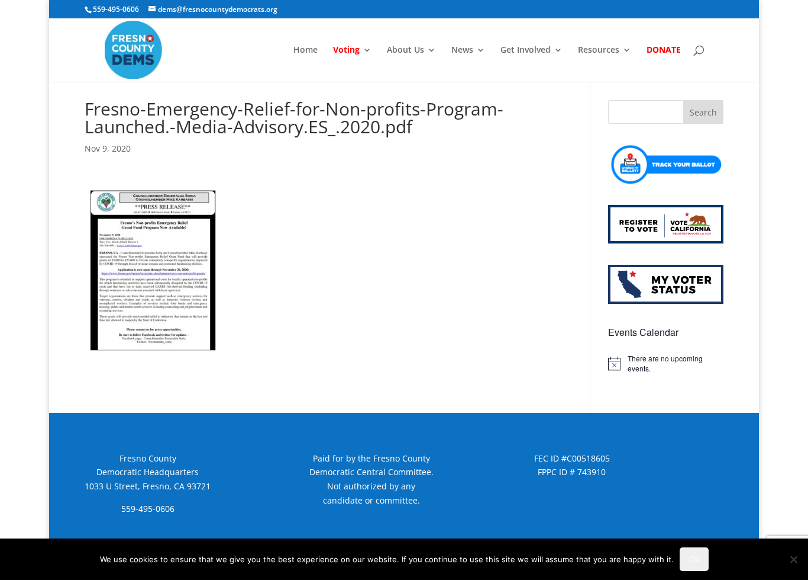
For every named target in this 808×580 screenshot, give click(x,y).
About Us (405, 50)
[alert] (665, 363)
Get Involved (525, 50)
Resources (598, 50)
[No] (793, 559)
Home (305, 50)
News (462, 50)
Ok (694, 559)
